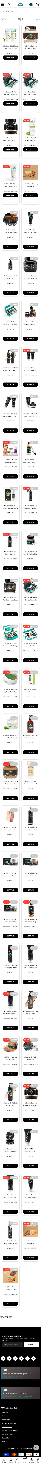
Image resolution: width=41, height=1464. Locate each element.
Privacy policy (6, 1419)
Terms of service (7, 1427)
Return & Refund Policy (9, 1423)
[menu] (2, 4)
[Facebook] (3, 1358)
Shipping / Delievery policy (10, 1430)
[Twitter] (33, 1358)
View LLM (5, 1438)
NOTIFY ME (10, 246)
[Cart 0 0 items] (37, 4)
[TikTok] (15, 1358)
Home (4, 11)
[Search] (9, 4)
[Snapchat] (21, 1358)
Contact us (5, 1416)
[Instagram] (9, 1358)
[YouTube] (27, 1358)
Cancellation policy (7, 1434)
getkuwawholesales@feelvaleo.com (17, 1397)
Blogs (4, 1441)
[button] (19, 19)
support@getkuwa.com (12, 1377)
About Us (5, 1412)
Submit (31, 1345)
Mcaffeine (11, 11)
